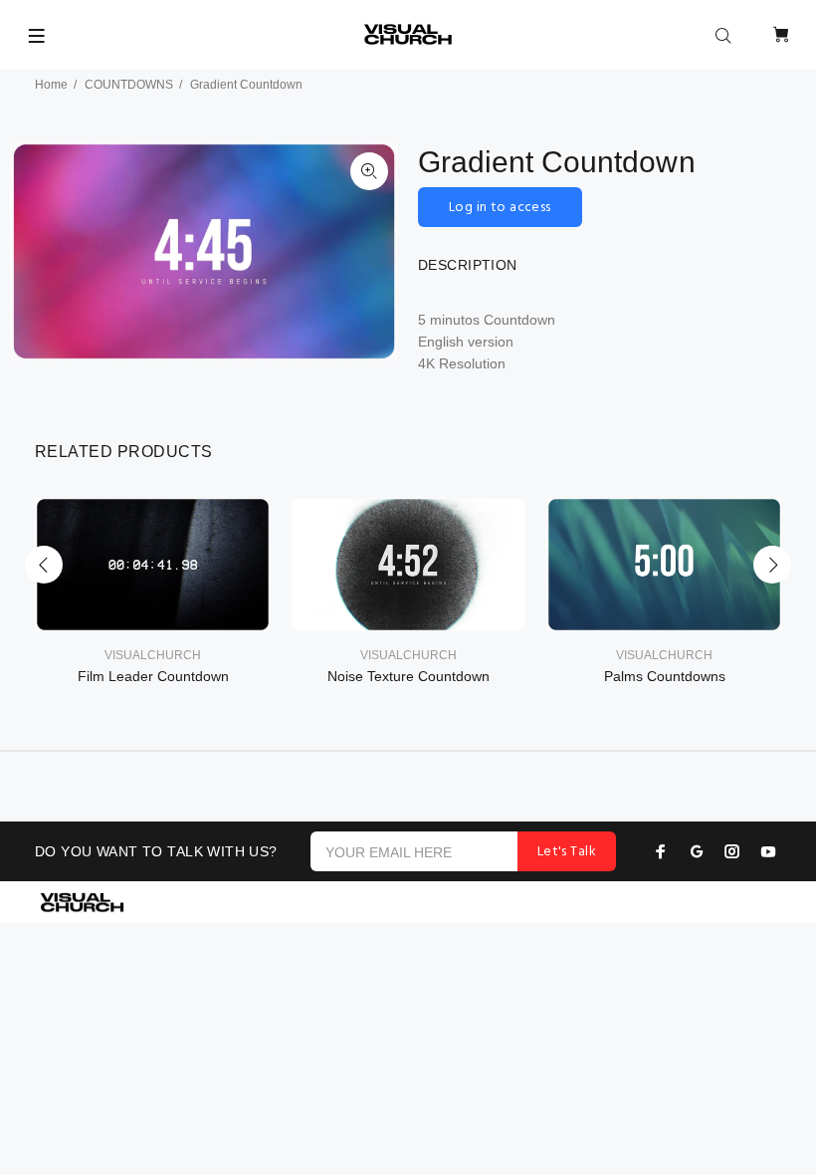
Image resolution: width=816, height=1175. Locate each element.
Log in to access (500, 207)
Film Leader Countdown (153, 676)
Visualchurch (152, 655)
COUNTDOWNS (129, 85)
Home (51, 85)
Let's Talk (566, 851)
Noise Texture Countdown (408, 676)
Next (772, 565)
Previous (44, 565)
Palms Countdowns (664, 676)
